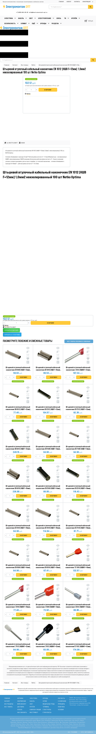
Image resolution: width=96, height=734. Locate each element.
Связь (58, 18)
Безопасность (10, 23)
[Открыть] (14, 44)
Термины (46, 707)
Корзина (20, 698)
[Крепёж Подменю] (79, 18)
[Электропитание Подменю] (53, 18)
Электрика (8, 18)
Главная (61, 1)
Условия (61, 709)
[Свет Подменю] (35, 18)
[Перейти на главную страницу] (14, 28)
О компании (62, 701)
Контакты (77, 1)
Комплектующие (35, 709)
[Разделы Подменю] (61, 23)
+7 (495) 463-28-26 (22, 12)
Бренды (43, 23)
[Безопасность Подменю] (17, 23)
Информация (87, 1)
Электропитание (44, 18)
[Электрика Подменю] (15, 18)
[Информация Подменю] (92, 1)
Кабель (21, 18)
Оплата (19, 709)
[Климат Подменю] (29, 23)
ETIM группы (47, 709)
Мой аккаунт (21, 704)
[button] (23, 377)
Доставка (20, 707)
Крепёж (74, 18)
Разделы (55, 23)
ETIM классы (47, 712)
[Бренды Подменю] (48, 23)
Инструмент (34, 712)
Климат (24, 23)
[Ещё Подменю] (37, 23)
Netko (33, 65)
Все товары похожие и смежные (78, 341)
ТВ (65, 18)
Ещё (33, 23)
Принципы (61, 704)
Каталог (69, 1)
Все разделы (8, 704)
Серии (45, 701)
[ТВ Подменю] (68, 18)
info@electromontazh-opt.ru (38, 12)
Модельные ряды (49, 704)
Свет (31, 18)
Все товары (24, 65)
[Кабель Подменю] (26, 18)
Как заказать (22, 712)
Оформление (21, 701)
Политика (61, 707)
